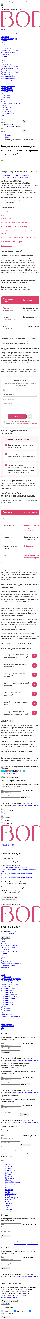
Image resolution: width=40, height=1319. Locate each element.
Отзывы (4, 105)
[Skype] (27, 771)
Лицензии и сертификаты (10, 103)
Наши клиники (6, 101)
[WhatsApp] (21, 771)
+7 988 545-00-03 (7, 126)
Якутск (8, 1211)
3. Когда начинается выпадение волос (15, 222)
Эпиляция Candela (8, 76)
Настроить (5, 1303)
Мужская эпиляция (8, 52)
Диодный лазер (7, 70)
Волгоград (9, 1166)
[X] (14, 771)
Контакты (4, 117)
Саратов (8, 1199)
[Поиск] (2, 119)
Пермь (7, 1192)
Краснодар (9, 1176)
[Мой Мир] (24, 771)
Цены (3, 29)
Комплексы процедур (9, 33)
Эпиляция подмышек (9, 82)
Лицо (3, 46)
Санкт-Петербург (11, 1198)
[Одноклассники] (8, 771)
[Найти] (24, 121)
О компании (5, 96)
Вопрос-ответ (23, 867)
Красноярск (9, 1178)
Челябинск (9, 1209)
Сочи (7, 1201)
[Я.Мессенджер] (2, 771)
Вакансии (4, 109)
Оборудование (6, 111)
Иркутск (8, 1172)
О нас (3, 869)
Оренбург (9, 1190)
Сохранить (5, 1317)
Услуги (3, 31)
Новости (4, 99)
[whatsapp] (29, 416)
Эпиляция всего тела (9, 84)
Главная (4, 939)
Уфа (6, 1207)
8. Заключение (6, 246)
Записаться (6, 937)
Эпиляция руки (7, 90)
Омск (7, 1188)
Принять (4, 1301)
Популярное (5, 74)
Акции (3, 94)
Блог (2, 115)
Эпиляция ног (6, 88)
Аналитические (22, 1311)
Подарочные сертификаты (11, 50)
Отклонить (13, 1301)
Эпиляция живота (8, 78)
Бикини (4, 41)
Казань (8, 1174)
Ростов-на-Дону (11, 1194)
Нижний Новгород (12, 1182)
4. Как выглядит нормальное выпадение (15, 227)
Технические (8, 1311)
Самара (8, 1196)
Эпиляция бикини (8, 86)
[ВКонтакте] (5, 771)
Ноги (3, 43)
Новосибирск (10, 1186)
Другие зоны (6, 48)
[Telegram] (11, 771)
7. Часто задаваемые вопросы (12, 242)
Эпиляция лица (7, 92)
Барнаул (8, 1164)
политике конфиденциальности (27, 423)
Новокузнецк (10, 1184)
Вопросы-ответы (7, 113)
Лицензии (32, 869)
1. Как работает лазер (9, 212)
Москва (8, 1180)
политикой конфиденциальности (13, 1296)
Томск (7, 1205)
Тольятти (8, 1203)
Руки (3, 45)
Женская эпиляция (8, 35)
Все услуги (5, 37)
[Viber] (17, 771)
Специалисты (6, 107)
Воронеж (8, 1168)
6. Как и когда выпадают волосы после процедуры (19, 237)
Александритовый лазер (10, 68)
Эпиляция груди (7, 80)
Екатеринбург (10, 1170)
